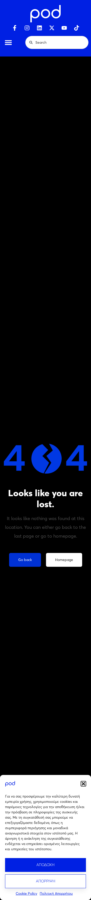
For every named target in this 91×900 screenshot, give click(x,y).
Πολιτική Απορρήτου (56, 893)
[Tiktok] (76, 27)
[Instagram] (27, 27)
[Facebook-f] (14, 27)
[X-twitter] (51, 27)
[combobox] (56, 42)
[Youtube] (64, 27)
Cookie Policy (26, 893)
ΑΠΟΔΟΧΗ (45, 864)
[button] (83, 783)
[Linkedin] (39, 27)
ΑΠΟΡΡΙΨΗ (45, 881)
